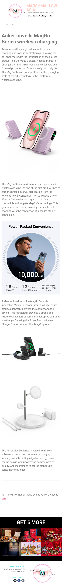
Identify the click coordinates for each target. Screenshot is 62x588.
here (4, 498)
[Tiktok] (22, 580)
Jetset (51, 16)
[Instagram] (15, 580)
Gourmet (36, 16)
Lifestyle (44, 16)
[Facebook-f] (19, 580)
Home (29, 16)
